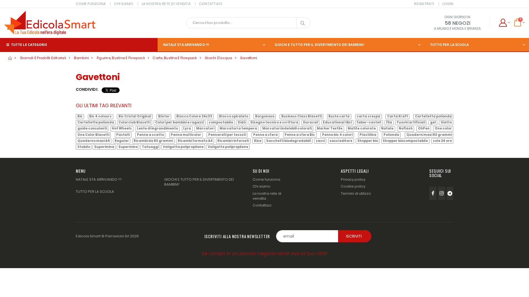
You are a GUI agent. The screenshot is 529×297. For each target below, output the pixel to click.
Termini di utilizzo (356, 193)
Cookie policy (353, 186)
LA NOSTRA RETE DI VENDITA (166, 3)
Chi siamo (262, 186)
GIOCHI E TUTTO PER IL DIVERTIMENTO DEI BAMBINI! (319, 44)
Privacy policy (353, 179)
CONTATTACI (210, 3)
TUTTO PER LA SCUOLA (449, 44)
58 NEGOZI (457, 23)
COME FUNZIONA (91, 3)
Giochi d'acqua (218, 58)
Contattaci (262, 205)
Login (447, 3)
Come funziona (266, 179)
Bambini (81, 58)
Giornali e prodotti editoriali (43, 58)
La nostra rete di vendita (267, 196)
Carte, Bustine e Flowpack (175, 58)
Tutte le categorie (28, 44)
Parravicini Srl (117, 236)
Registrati (424, 3)
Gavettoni (248, 58)
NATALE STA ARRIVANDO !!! (186, 44)
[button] (504, 23)
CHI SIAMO (123, 3)
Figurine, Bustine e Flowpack (121, 58)
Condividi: (87, 89)
